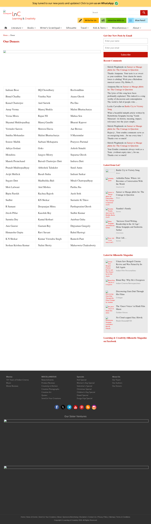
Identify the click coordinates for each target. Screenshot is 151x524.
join (101, 3)
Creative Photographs (50, 389)
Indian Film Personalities (126, 270)
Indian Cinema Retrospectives (128, 283)
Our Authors (117, 383)
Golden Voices (122, 312)
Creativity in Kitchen (49, 386)
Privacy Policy (103, 517)
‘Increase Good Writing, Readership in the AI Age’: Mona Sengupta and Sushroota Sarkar (129, 225)
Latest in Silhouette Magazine (118, 255)
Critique (119, 297)
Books (30, 27)
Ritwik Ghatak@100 (124, 321)
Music (118, 173)
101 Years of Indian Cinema (17, 380)
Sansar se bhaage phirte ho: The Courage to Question (124, 68)
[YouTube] (75, 407)
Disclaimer (83, 517)
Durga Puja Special (84, 398)
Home (23, 517)
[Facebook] (57, 407)
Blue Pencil (140, 20)
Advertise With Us (116, 20)
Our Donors (117, 386)
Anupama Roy (113, 86)
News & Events (47, 380)
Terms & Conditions (123, 517)
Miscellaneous (119, 27)
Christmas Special (84, 389)
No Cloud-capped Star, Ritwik (129, 317)
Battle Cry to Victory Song (127, 170)
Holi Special (81, 380)
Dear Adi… (121, 237)
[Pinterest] (81, 407)
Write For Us (90, 20)
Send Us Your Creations (51, 398)
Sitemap (112, 517)
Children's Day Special (86, 392)
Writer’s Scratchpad (50, 27)
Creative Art (120, 187)
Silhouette (71, 27)
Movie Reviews (12, 386)
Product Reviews (48, 383)
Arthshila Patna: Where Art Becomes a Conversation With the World (129, 181)
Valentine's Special (84, 386)
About (136, 27)
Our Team (116, 380)
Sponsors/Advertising (70, 517)
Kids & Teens (99, 27)
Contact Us (92, 517)
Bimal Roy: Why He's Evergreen (130, 280)
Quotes (44, 395)
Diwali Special (82, 395)
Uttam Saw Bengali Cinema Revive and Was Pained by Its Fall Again (129, 264)
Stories (118, 211)
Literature (16, 27)
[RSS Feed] (88, 407)
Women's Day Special (86, 383)
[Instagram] (94, 407)
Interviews (119, 233)
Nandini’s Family (123, 208)
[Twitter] (63, 407)
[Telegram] (69, 407)
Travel (84, 27)
